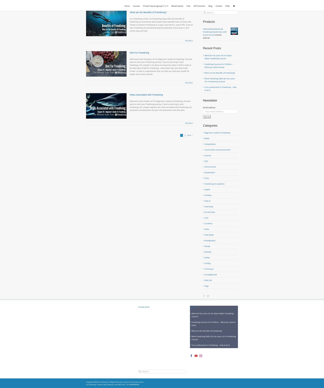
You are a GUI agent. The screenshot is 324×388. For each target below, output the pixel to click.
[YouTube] (196, 355)
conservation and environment (218, 150)
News (207, 229)
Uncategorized (211, 274)
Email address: (209, 107)
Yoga (207, 286)
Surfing (208, 263)
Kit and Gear (210, 212)
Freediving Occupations (215, 184)
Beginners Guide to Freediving (217, 133)
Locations (208, 223)
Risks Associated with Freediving (146, 95)
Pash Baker (209, 235)
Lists (206, 218)
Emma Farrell (210, 167)
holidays (208, 195)
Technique (209, 269)
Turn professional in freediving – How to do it (210, 345)
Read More (189, 41)
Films (207, 178)
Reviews (208, 252)
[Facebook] (204, 296)
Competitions (210, 144)
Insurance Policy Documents (134, 382)
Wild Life (208, 280)
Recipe (207, 246)
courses (208, 155)
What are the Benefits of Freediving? (148, 12)
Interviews (209, 206)
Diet (206, 161)
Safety (207, 257)
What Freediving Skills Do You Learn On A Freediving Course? (213, 338)
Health (207, 189)
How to (207, 201)
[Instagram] (208, 296)
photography (210, 240)
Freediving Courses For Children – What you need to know (213, 323)
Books (207, 138)
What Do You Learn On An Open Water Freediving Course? (212, 315)
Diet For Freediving (139, 52)
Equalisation (210, 172)
